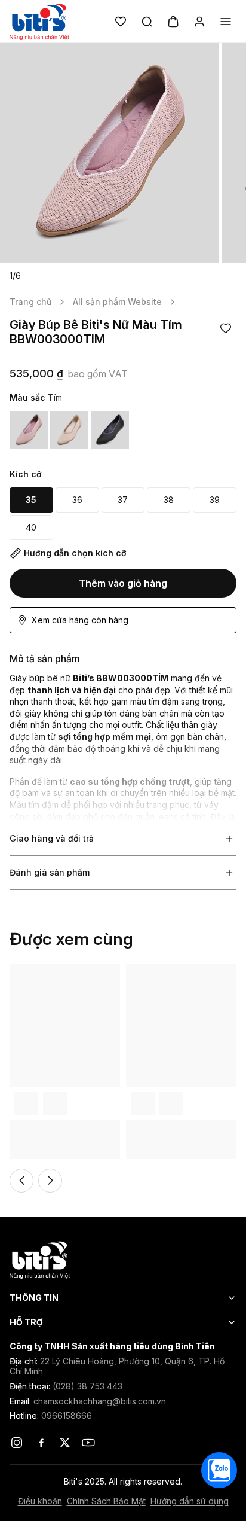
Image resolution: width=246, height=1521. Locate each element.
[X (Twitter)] (64, 1442)
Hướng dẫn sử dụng (189, 1501)
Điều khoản (40, 1501)
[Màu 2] (55, 1103)
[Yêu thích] (120, 21)
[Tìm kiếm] (147, 21)
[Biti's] (123, 1259)
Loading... (28, 970)
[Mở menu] (225, 21)
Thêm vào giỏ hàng (123, 583)
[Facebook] (40, 1442)
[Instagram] (17, 1442)
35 (31, 500)
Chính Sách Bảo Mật (106, 1501)
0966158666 (66, 1415)
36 (77, 500)
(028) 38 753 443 (87, 1386)
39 (215, 500)
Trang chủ (30, 302)
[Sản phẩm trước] (21, 1181)
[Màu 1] (29, 430)
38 (169, 500)
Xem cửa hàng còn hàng (80, 620)
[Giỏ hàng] (173, 21)
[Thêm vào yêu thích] (225, 328)
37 (123, 500)
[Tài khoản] (199, 21)
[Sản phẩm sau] (50, 1181)
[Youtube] (88, 1442)
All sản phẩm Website (117, 302)
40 (31, 527)
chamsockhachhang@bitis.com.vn (99, 1401)
